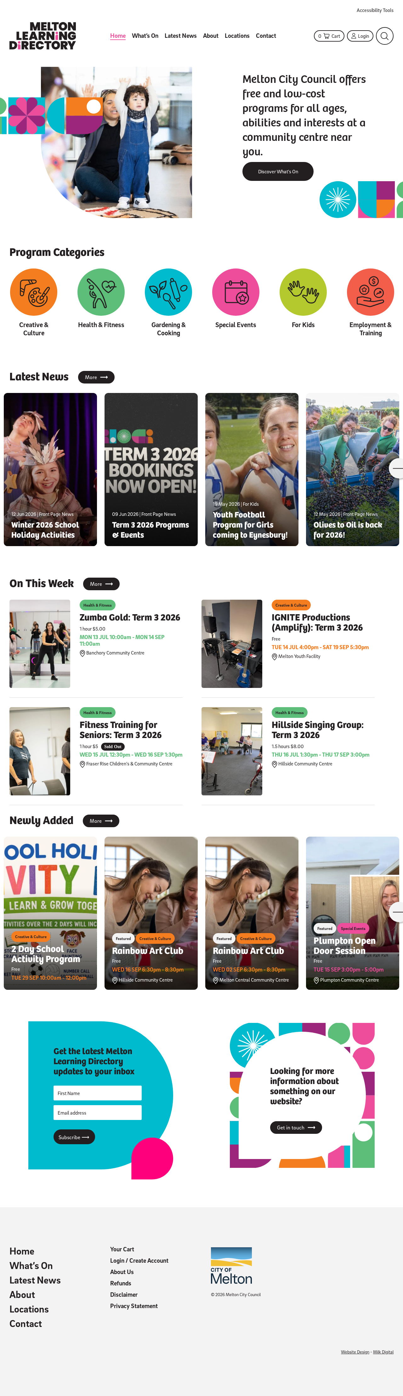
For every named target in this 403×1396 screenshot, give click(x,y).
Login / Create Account (139, 1260)
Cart (329, 36)
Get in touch (296, 1127)
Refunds (120, 1283)
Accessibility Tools (375, 10)
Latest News (181, 35)
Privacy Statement (134, 1306)
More (96, 377)
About (211, 35)
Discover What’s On (278, 171)
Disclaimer (124, 1294)
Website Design (355, 1351)
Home (118, 35)
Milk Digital (383, 1351)
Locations (237, 35)
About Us (122, 1272)
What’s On (145, 35)
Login (363, 36)
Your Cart (122, 1249)
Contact (266, 35)
